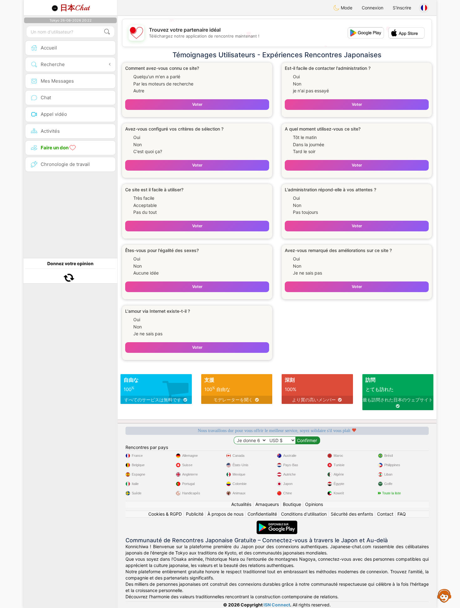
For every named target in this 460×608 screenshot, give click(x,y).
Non (297, 83)
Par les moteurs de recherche (163, 83)
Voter (197, 104)
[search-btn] (107, 31)
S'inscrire (402, 7)
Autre (138, 90)
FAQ (401, 514)
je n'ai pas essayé (311, 90)
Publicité (194, 514)
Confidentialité (262, 514)
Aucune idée (146, 273)
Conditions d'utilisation (304, 514)
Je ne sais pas (307, 273)
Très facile (143, 198)
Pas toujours (305, 212)
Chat (74, 8)
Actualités (241, 504)
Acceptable (145, 205)
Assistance (444, 595)
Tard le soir (304, 151)
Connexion (372, 7)
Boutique (292, 504)
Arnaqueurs (267, 504)
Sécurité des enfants (352, 514)
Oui (296, 76)
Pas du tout (145, 212)
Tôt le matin (305, 137)
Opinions (314, 504)
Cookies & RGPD (165, 514)
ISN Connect (276, 604)
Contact (385, 514)
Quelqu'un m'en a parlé (156, 76)
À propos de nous (225, 514)
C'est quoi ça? (147, 151)
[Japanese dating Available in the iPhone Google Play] (277, 523)
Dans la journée (308, 144)
